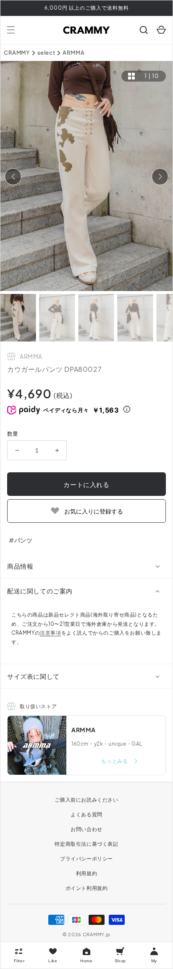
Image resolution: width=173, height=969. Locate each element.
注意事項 (50, 633)
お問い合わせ (86, 829)
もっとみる (115, 761)
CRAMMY (17, 52)
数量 (12, 433)
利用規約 (86, 873)
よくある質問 (86, 814)
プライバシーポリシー (86, 858)
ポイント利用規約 (87, 888)
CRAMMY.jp (96, 934)
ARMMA (73, 52)
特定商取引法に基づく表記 (86, 844)
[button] (11, 30)
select (46, 52)
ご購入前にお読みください (86, 800)
